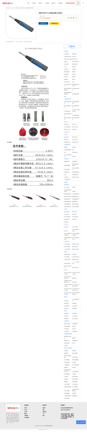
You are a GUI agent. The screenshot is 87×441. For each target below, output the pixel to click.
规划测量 (66, 353)
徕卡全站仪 (74, 211)
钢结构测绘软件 (67, 199)
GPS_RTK (66, 224)
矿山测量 (74, 362)
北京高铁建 (66, 328)
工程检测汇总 (66, 53)
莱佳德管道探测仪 (75, 172)
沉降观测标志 (74, 340)
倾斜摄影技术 (74, 395)
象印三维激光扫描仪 (67, 106)
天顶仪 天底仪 (75, 318)
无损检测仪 (66, 321)
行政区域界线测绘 (75, 364)
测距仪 (65, 296)
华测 (73, 149)
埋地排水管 (66, 69)
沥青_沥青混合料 (75, 61)
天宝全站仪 (66, 214)
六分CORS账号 (67, 249)
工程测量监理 (66, 364)
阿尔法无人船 (74, 137)
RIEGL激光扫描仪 (75, 115)
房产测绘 (74, 367)
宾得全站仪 (66, 221)
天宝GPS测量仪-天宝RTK (75, 230)
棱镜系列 (74, 337)
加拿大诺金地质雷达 (75, 168)
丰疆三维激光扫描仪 (67, 114)
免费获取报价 (54, 23)
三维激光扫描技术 (67, 395)
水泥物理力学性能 (67, 56)
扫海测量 (66, 379)
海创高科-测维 (67, 323)
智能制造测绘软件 (67, 193)
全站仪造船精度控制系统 (67, 190)
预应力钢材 (66, 64)
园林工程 (74, 76)
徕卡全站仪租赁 (75, 216)
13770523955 (44, 18)
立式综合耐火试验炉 (67, 85)
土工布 (65, 66)
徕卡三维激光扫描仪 (75, 118)
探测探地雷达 (66, 161)
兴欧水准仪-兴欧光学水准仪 (68, 293)
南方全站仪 (74, 214)
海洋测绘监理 (74, 381)
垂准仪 (65, 310)
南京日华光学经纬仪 (67, 266)
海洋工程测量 (74, 376)
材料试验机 (74, 53)
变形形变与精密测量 (67, 356)
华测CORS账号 (75, 246)
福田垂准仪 (66, 318)
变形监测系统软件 (67, 204)
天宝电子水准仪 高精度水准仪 (67, 277)
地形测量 (74, 350)
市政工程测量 (74, 357)
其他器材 (66, 345)
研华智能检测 (74, 323)
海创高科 (74, 326)
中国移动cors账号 (75, 244)
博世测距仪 (74, 303)
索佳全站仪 (74, 219)
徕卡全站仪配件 (67, 216)
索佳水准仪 (74, 282)
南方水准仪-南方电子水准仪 (68, 289)
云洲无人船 (66, 137)
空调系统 (74, 69)
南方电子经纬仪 (75, 267)
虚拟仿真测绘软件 (67, 201)
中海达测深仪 (74, 152)
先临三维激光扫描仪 (67, 102)
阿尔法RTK (66, 226)
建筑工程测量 (74, 353)
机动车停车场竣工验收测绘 (75, 390)
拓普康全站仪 (66, 219)
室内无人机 (66, 124)
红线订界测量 (66, 384)
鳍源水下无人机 (67, 129)
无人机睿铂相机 (67, 126)
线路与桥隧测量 (75, 359)
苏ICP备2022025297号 (43, 429)
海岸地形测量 (66, 373)
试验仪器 (66, 51)
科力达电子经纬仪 (75, 256)
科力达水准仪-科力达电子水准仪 (75, 289)
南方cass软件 (67, 187)
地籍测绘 (66, 367)
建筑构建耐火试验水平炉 (75, 85)
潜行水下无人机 (75, 126)
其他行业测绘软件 (67, 206)
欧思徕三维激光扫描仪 (75, 102)
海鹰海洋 (66, 147)
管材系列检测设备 (75, 94)
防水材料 (74, 74)
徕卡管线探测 (66, 169)
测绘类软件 (66, 184)
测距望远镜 (74, 308)
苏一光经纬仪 (66, 256)
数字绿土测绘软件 (75, 206)
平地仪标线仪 (74, 331)
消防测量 (74, 393)
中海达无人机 (66, 131)
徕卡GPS (66, 231)
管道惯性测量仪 (67, 165)
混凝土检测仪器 (67, 326)
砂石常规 (74, 56)
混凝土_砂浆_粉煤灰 (68, 59)
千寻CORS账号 (67, 244)
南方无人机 (74, 124)
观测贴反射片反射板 (67, 337)
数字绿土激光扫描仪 (67, 118)
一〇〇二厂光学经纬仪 (75, 262)
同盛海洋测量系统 (67, 149)
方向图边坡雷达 (67, 111)
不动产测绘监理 (75, 371)
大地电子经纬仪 (67, 259)
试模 (73, 81)
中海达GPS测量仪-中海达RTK (75, 234)
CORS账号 (66, 241)
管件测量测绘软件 (75, 199)
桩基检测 (66, 79)
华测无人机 (74, 129)
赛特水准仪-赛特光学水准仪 (75, 293)
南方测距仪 (66, 308)
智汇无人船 (66, 139)
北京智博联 (66, 331)
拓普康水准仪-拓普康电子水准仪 (68, 281)
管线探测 (66, 158)
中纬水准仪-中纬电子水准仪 (75, 273)
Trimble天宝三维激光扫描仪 (75, 110)
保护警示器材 (66, 343)
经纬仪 (65, 251)
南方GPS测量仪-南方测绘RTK (68, 234)
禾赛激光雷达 (66, 172)
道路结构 (74, 66)
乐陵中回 (74, 328)
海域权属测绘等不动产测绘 (67, 370)
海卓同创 (74, 147)
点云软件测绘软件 (75, 193)
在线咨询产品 (43, 23)
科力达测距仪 (74, 305)
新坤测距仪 (66, 303)
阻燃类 (73, 79)
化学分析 (66, 76)
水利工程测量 (66, 359)
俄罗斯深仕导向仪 (75, 177)
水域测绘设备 (67, 144)
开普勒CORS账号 (75, 249)
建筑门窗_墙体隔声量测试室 (68, 89)
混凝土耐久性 (74, 59)
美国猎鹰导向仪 (75, 174)
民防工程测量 (66, 390)
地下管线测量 (66, 362)
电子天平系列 (66, 81)
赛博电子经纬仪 (75, 259)
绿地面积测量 (66, 393)
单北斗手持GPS (75, 226)
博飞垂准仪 (66, 313)
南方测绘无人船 (75, 142)
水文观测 (66, 376)
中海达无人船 (74, 139)
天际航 (73, 187)
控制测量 (66, 350)
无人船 (65, 134)
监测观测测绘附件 (68, 333)
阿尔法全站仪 (66, 211)
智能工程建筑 (74, 64)
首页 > (13, 7)
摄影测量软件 (74, 201)
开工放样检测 (74, 384)
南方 (65, 152)
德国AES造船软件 (75, 204)
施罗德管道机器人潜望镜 (75, 164)
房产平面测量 (74, 386)
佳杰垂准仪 (74, 313)
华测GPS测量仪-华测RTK (68, 238)
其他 (65, 96)
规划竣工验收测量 (67, 386)
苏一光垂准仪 (74, 316)
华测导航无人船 (67, 142)
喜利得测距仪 (66, 305)
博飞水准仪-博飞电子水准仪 (68, 285)
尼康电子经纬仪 (67, 254)
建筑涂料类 (66, 74)
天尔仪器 (66, 182)
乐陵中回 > (17, 7)
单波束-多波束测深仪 (68, 155)
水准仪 (65, 269)
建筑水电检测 (66, 71)
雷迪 (65, 174)
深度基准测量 (74, 379)
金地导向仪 (66, 177)
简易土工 (66, 61)
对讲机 (73, 343)
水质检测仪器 (67, 179)
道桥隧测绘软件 (75, 196)
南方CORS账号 (67, 246)
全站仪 (65, 209)
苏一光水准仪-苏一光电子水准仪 (75, 285)
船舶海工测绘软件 (67, 196)
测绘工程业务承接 (68, 348)
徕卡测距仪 (66, 300)
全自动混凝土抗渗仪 (75, 89)
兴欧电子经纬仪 (67, 263)
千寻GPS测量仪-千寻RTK (75, 238)
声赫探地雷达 (74, 161)
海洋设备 (74, 156)
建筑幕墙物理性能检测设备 (67, 93)
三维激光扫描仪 (67, 98)
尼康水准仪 (74, 278)
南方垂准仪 (66, 316)
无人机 (65, 121)
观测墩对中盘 (66, 340)
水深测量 (74, 373)
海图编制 (66, 381)
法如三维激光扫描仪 (75, 106)
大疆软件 (74, 191)
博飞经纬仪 (74, 254)
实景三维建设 (66, 398)
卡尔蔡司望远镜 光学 (75, 300)
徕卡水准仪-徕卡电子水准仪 (68, 273)
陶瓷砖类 (74, 71)
